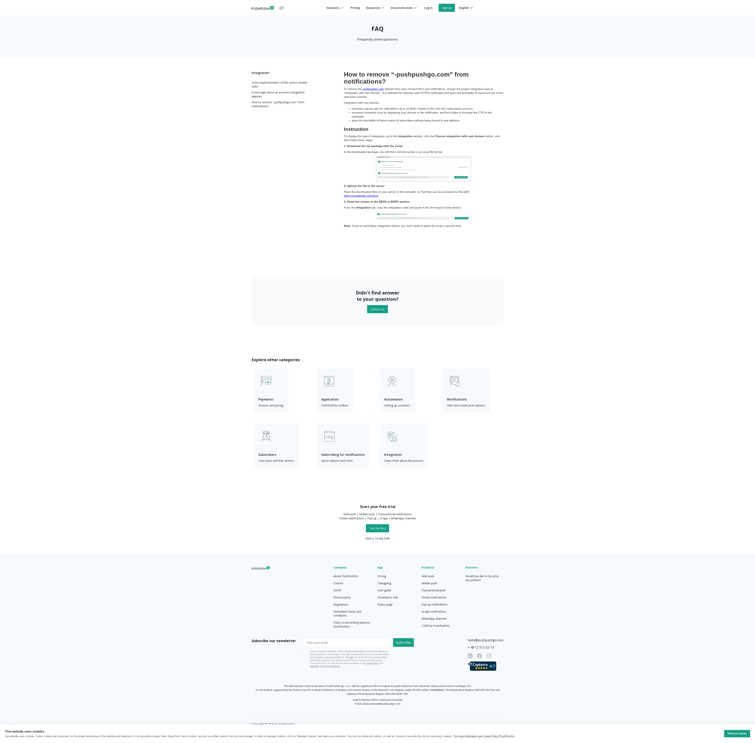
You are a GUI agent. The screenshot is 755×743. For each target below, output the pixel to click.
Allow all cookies (737, 733)
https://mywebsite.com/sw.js (361, 195)
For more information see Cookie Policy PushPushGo (484, 736)
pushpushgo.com (373, 88)
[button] (335, 7)
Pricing (355, 8)
